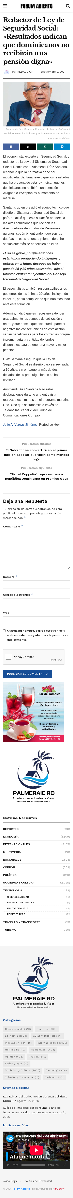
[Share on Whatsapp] (45, 147)
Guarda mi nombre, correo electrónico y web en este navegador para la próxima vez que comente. (38, 635)
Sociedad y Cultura (18, 882)
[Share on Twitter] (28, 147)
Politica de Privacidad (38, 1181)
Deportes (11, 829)
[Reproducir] (8, 1165)
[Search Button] (68, 6)
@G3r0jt (59, 1188)
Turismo (9, 929)
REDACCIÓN (25, 71)
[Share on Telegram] (62, 147)
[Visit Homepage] (36, 6)
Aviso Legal (10, 1181)
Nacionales (12, 859)
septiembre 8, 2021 (53, 71)
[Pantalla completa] (65, 1165)
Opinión (9, 867)
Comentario (13, 526)
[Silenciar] (58, 1165)
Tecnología (12, 890)
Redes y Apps (16, 914)
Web (6, 612)
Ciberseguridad (18, 897)
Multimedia (12, 852)
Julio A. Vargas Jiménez (20, 424)
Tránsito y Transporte (22, 922)
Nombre (10, 577)
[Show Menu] (5, 6)
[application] (36, 1150)
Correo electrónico (18, 594)
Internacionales (16, 844)
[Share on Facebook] (11, 147)
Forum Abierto (22, 1188)
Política (9, 874)
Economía (10, 836)
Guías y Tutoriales (20, 902)
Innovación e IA (17, 908)
